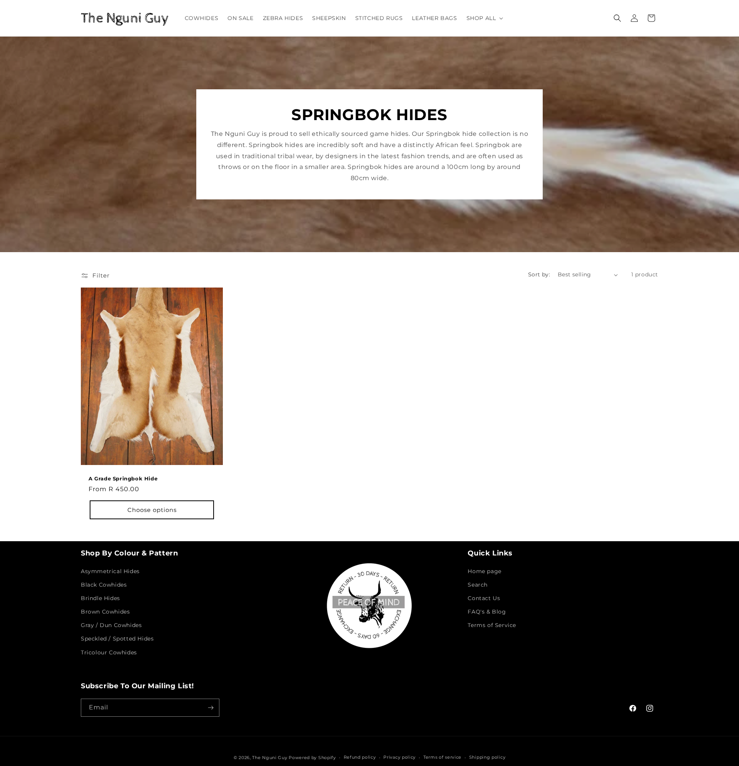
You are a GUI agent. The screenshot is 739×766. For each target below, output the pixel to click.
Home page (484, 571)
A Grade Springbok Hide (123, 478)
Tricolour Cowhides (109, 652)
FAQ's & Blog (487, 611)
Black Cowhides (104, 584)
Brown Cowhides (105, 611)
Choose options (152, 509)
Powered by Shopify (312, 757)
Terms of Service (492, 625)
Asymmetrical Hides (110, 571)
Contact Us (484, 598)
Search (478, 584)
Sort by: (539, 274)
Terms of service (442, 757)
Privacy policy (399, 757)
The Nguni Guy (269, 757)
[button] (484, 18)
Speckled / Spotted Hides (117, 639)
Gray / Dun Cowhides (111, 625)
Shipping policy (487, 757)
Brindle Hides (100, 598)
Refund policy (360, 757)
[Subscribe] (210, 708)
